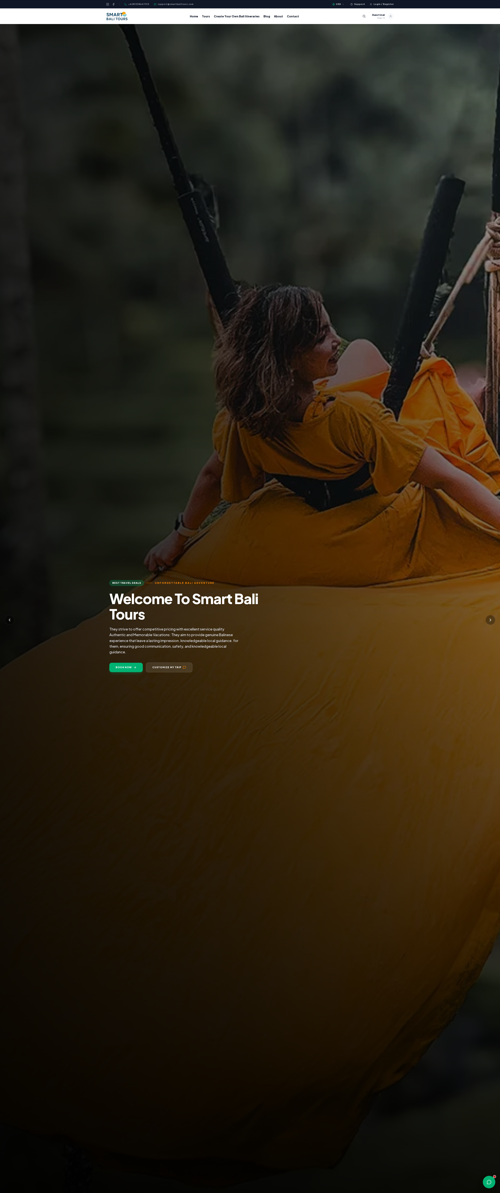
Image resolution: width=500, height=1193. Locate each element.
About (278, 16)
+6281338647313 (138, 4)
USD (338, 4)
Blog (266, 16)
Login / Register (384, 4)
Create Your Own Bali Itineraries (237, 16)
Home (194, 16)
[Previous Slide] (9, 620)
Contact (293, 16)
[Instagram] (107, 4)
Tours (206, 16)
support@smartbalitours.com (176, 4)
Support (359, 4)
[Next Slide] (490, 620)
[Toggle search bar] (364, 16)
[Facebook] (113, 4)
